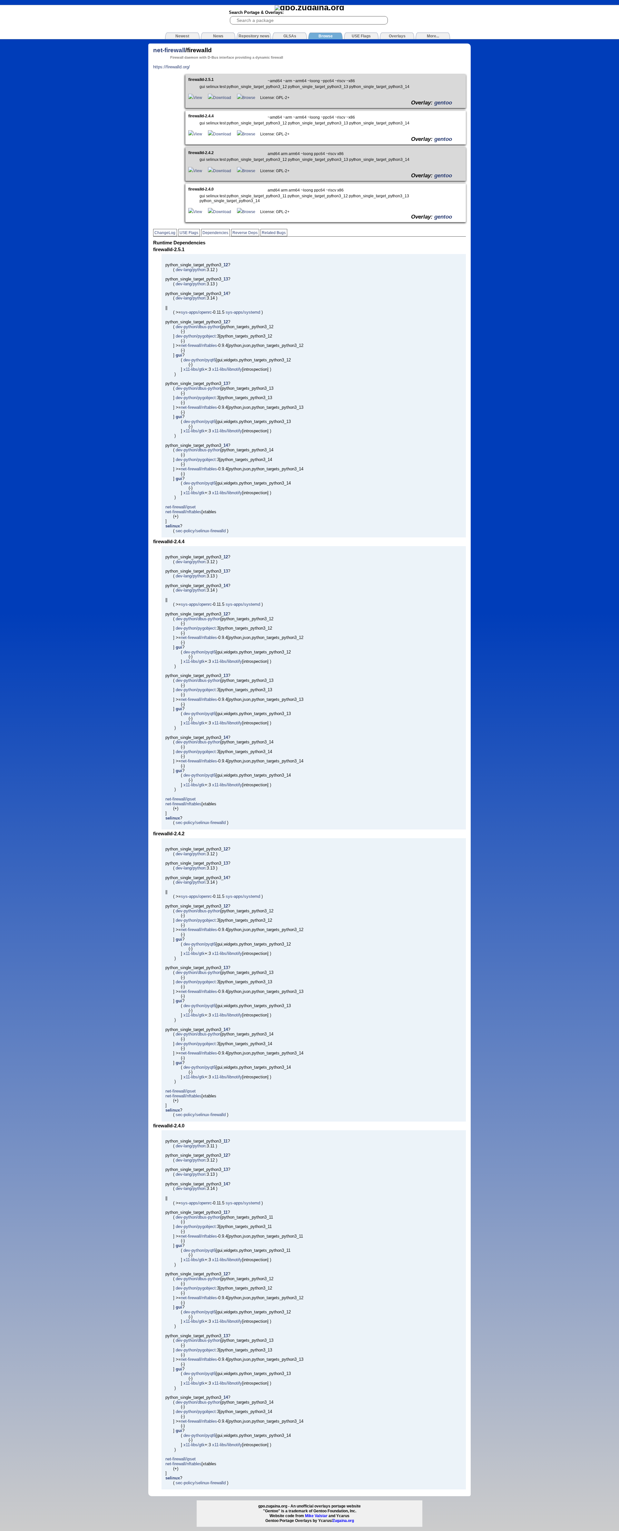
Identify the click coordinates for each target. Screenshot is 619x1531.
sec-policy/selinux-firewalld (201, 530)
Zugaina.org (343, 1521)
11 (225, 1141)
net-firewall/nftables (199, 345)
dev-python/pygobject (196, 336)
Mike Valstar (316, 1516)
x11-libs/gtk (194, 369)
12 (225, 264)
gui (179, 355)
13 (225, 279)
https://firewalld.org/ (171, 66)
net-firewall (169, 50)
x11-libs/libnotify (227, 369)
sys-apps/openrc (196, 312)
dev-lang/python (190, 269)
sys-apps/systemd (243, 312)
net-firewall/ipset (180, 507)
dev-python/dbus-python (198, 326)
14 (225, 293)
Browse (248, 98)
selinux (172, 526)
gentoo (443, 102)
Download (222, 98)
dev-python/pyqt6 (199, 360)
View (197, 98)
